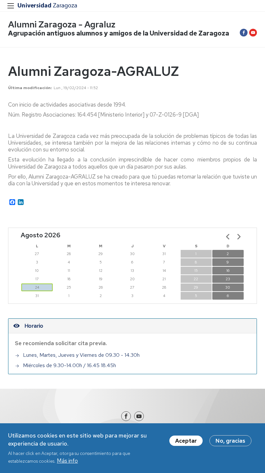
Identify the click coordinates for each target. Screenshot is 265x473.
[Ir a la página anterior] (227, 236)
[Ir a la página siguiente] (238, 236)
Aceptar (186, 440)
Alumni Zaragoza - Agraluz (61, 24)
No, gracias (230, 440)
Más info (67, 460)
